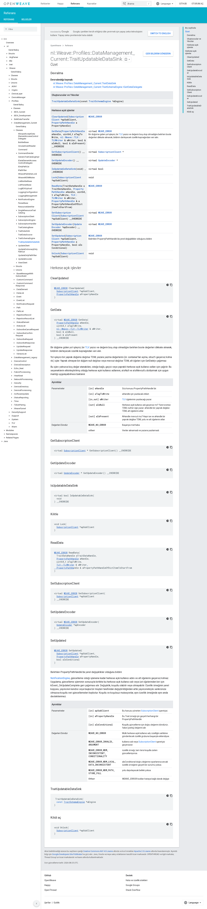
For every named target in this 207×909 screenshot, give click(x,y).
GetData (56, 131)
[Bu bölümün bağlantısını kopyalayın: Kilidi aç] (64, 818)
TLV (121, 134)
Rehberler (45, 3)
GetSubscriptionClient (65, 151)
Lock (54, 177)
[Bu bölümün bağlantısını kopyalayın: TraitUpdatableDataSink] (85, 789)
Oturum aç (197, 3)
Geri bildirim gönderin (158, 53)
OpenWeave (55, 45)
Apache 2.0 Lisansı (142, 851)
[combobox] (136, 3)
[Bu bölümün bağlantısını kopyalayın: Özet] (61, 65)
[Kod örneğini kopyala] (171, 285)
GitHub (183, 3)
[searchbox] (20, 29)
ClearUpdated (59, 116)
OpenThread (50, 890)
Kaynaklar (92, 3)
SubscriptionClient (109, 151)
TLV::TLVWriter (65, 564)
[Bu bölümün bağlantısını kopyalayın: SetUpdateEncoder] (79, 612)
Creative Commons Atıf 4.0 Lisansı (98, 851)
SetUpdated (58, 235)
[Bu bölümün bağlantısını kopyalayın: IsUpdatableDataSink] (81, 486)
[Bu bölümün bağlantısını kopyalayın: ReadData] (66, 543)
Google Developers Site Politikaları (67, 854)
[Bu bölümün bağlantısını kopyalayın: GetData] (64, 310)
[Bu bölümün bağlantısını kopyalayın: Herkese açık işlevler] (84, 268)
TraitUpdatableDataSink (66, 101)
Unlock (56, 253)
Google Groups (133, 885)
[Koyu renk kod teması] (167, 285)
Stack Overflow (133, 890)
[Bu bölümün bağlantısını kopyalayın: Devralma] (66, 73)
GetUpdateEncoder (62, 160)
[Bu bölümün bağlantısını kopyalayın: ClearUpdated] (71, 278)
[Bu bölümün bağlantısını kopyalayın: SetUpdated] (69, 641)
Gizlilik (57, 902)
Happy (60, 3)
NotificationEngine (60, 678)
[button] (20, 39)
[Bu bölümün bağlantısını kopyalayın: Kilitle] (61, 514)
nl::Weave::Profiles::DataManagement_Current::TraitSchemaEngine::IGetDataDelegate (97, 87)
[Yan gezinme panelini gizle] (36, 903)
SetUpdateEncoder (62, 224)
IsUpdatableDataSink (64, 168)
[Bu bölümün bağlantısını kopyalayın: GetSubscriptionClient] (83, 441)
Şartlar (47, 902)
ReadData (57, 185)
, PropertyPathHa (71, 566)
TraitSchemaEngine (100, 101)
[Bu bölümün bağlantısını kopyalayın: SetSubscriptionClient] (83, 584)
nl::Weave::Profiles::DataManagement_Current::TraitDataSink (84, 83)
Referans (75, 3)
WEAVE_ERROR (95, 116)
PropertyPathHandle (63, 122)
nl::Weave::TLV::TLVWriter (72, 328)
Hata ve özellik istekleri (136, 880)
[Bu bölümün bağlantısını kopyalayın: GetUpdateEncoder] (79, 463)
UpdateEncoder (106, 160)
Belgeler (27, 19)
